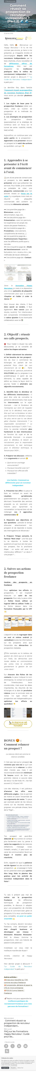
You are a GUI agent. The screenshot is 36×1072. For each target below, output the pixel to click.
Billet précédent (9, 1018)
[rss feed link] (7, 1051)
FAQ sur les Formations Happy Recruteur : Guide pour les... (16, 1034)
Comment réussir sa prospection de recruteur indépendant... (17, 1023)
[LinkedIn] (19, 1046)
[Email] (25, 1046)
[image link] (18, 38)
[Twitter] (12, 1046)
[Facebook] (6, 1046)
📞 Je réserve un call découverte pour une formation (18, 724)
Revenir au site (10, 1)
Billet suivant (8, 1029)
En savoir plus (14, 1064)
